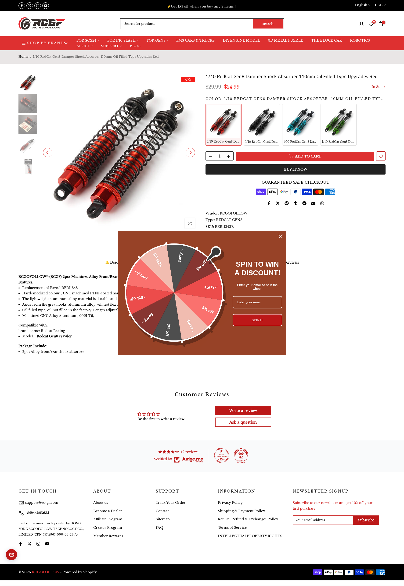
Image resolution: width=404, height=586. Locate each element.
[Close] (280, 236)
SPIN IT (257, 320)
